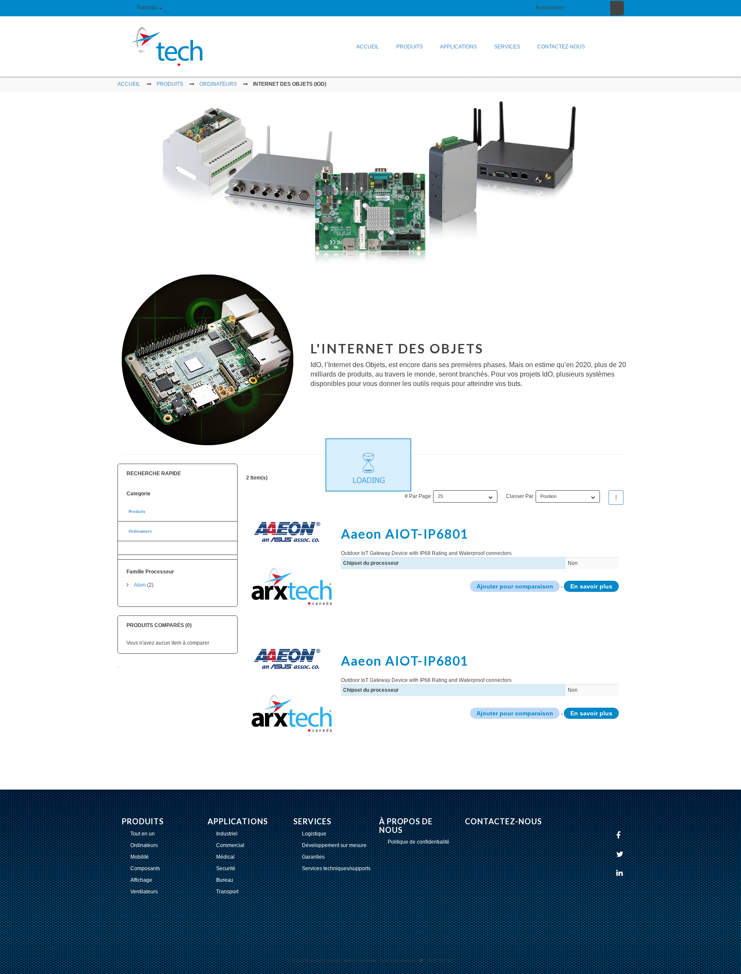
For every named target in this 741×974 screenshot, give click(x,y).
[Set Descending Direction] (616, 497)
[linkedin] (620, 873)
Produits (137, 512)
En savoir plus (591, 586)
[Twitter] (621, 854)
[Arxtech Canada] (160, 46)
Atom (140, 585)
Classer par (519, 496)
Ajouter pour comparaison (514, 586)
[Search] (617, 8)
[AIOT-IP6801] (291, 572)
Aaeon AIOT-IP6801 (404, 533)
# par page (418, 496)
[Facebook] (619, 835)
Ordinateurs (140, 531)
